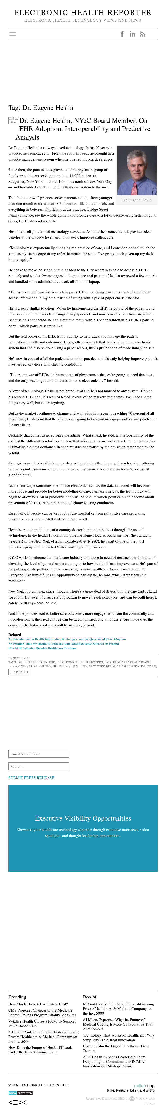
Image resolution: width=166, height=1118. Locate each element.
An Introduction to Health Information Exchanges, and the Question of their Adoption (67, 639)
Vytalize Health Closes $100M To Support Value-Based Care (42, 1023)
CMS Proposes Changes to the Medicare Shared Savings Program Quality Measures (42, 1012)
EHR (52, 662)
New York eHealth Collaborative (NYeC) (123, 666)
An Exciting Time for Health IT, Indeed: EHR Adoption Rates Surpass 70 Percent (63, 643)
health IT (120, 662)
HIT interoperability (70, 666)
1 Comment (19, 672)
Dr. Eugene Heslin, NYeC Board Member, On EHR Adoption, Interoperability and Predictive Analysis (82, 128)
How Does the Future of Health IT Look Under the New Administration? (40, 1050)
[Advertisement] (83, 73)
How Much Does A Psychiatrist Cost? (38, 1003)
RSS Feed (142, 34)
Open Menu (12, 34)
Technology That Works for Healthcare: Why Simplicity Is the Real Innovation (118, 1037)
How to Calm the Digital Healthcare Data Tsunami (115, 1048)
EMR (108, 662)
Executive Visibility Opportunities (83, 818)
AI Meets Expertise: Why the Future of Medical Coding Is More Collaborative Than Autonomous (118, 1024)
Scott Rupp (22, 658)
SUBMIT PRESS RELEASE (31, 777)
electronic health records (80, 662)
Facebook (122, 34)
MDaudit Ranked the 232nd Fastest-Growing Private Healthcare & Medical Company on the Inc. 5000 (43, 1036)
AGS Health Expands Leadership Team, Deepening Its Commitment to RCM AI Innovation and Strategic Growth (114, 1061)
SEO (121, 1098)
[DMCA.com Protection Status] (20, 1094)
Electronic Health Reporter (83, 12)
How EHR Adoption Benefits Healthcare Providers (42, 648)
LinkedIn (132, 34)
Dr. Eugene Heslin (32, 662)
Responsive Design (99, 1098)
